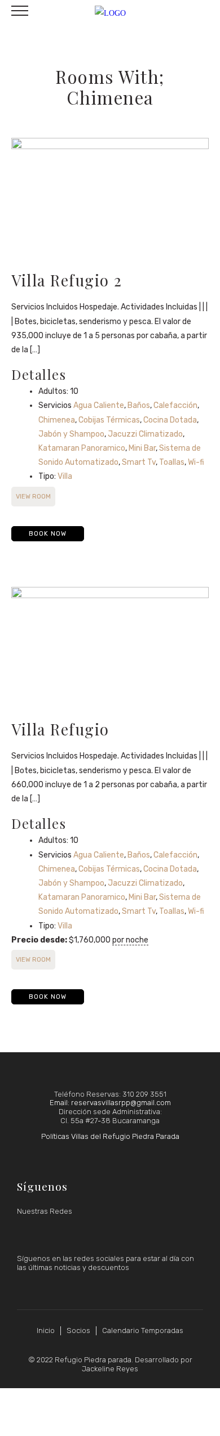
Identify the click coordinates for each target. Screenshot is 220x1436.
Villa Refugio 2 (66, 280)
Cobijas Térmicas (109, 420)
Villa (65, 476)
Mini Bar (142, 448)
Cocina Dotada (170, 420)
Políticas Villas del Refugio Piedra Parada (110, 1136)
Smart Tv (139, 462)
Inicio (46, 1330)
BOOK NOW (48, 533)
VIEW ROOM (33, 496)
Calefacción (175, 405)
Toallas (171, 462)
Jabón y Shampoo (71, 434)
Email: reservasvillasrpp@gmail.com (110, 1102)
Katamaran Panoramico (81, 448)
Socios (78, 1330)
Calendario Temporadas (142, 1330)
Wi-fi (196, 462)
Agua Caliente (98, 405)
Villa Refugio (60, 729)
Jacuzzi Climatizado (145, 434)
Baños (138, 405)
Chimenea (56, 420)
